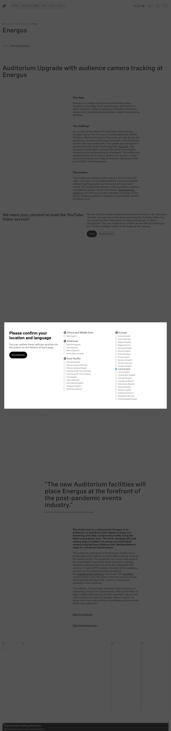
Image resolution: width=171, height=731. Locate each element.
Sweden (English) (124, 390)
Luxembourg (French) (126, 381)
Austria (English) (124, 336)
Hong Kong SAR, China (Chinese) (78, 371)
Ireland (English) (124, 369)
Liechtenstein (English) (126, 375)
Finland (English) (124, 354)
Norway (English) (124, 387)
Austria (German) (124, 339)
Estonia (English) (124, 351)
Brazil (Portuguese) (73, 345)
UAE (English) (71, 336)
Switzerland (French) (125, 393)
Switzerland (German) (126, 396)
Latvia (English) (124, 372)
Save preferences (18, 355)
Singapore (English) (73, 386)
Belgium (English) (124, 342)
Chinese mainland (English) (76, 368)
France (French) (124, 357)
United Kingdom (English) (127, 399)
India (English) (71, 377)
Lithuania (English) (125, 378)
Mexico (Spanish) (72, 351)
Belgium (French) (124, 345)
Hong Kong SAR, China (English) (78, 374)
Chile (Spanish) (72, 348)
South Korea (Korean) (74, 389)
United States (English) (75, 354)
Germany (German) (125, 363)
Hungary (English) (125, 366)
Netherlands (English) (126, 384)
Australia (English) (73, 362)
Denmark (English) (125, 348)
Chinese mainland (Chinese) (76, 365)
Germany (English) (125, 360)
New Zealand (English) (74, 383)
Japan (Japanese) (72, 380)
